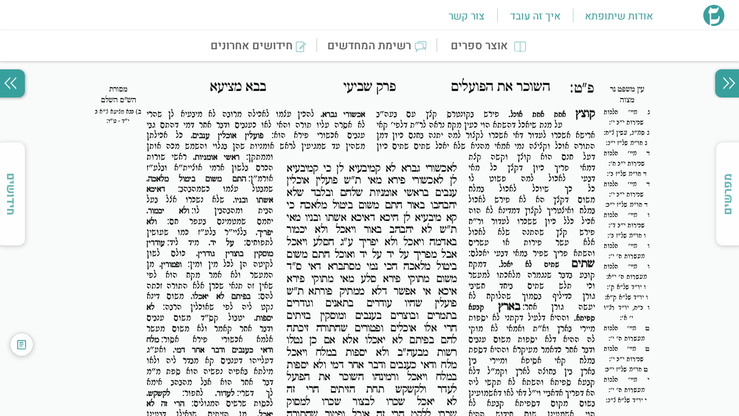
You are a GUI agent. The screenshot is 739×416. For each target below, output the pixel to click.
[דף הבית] (713, 22)
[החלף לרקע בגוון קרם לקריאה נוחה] (22, 344)
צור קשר (466, 16)
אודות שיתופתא (619, 16)
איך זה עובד (535, 16)
